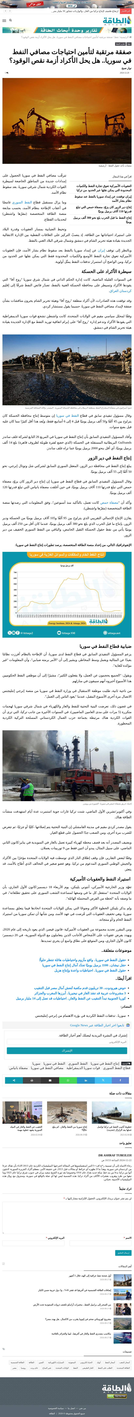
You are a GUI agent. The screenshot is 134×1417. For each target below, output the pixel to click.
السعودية (72, 1362)
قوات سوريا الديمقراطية (83, 1068)
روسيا (23, 1368)
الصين (41, 1362)
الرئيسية (124, 37)
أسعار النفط (110, 1362)
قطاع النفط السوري (116, 1068)
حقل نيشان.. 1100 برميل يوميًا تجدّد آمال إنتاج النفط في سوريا (84, 965)
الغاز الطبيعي (87, 1368)
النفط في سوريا (67, 415)
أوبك (98, 1362)
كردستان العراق (121, 291)
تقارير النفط (120, 44)
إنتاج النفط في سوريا (105, 1063)
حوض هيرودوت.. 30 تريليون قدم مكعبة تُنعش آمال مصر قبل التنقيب (80, 988)
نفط (116, 37)
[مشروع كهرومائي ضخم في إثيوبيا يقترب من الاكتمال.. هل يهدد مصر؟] (123, 1324)
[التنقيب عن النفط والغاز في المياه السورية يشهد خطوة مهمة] (22, 1112)
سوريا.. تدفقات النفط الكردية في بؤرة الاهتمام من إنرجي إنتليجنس (80, 1015)
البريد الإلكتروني (55, 1238)
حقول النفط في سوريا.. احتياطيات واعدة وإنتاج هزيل (90, 970)
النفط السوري (22, 202)
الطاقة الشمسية (17, 1362)
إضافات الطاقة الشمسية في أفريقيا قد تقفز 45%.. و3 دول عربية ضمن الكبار (74, 1290)
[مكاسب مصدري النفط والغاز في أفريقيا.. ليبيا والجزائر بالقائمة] (123, 1338)
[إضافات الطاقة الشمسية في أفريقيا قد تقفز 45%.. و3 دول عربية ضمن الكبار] (123, 1295)
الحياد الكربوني (86, 1362)
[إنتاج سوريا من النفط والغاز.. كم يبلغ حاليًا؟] (67, 1112)
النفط (75, 1368)
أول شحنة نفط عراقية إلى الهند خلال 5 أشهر (90, 1276)
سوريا (36, 1063)
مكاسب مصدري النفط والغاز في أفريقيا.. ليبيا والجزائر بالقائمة (81, 1333)
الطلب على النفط (105, 1368)
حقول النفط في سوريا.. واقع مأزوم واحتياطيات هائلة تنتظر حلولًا (82, 960)
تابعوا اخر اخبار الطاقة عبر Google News (97, 1025)
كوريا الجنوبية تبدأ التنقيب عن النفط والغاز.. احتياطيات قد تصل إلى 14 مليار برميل (71, 998)
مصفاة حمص (109, 502)
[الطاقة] (117, 21)
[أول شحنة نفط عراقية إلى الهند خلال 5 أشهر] (123, 1280)
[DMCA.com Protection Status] (117, 1396)
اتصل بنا (71, 1408)
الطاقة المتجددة (123, 1368)
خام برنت (34, 1368)
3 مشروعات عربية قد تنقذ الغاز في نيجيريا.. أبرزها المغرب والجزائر (80, 993)
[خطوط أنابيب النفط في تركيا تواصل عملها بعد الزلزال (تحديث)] (112, 1112)
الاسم (128, 1238)
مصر (14, 1368)
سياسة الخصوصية (56, 1408)
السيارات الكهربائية (56, 1362)
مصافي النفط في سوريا (47, 1068)
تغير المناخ (46, 1368)
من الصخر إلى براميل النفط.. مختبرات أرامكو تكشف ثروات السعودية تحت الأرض (72, 1305)
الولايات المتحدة (62, 1368)
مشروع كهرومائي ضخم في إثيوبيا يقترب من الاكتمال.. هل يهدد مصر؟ (78, 1319)
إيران (101, 250)
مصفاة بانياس (18, 1068)
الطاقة (31, 1362)
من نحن (82, 1408)
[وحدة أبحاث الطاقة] (67, 30)
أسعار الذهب (124, 1362)
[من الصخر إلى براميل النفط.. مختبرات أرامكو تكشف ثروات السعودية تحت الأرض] (123, 1309)
